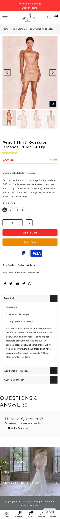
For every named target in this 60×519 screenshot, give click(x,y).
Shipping (7, 172)
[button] (9, 152)
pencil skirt (33, 272)
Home (5, 28)
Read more (21, 196)
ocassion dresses (18, 272)
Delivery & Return (27, 265)
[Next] (53, 72)
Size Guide (8, 265)
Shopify (36, 504)
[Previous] (7, 72)
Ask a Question (19, 428)
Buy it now (30, 242)
